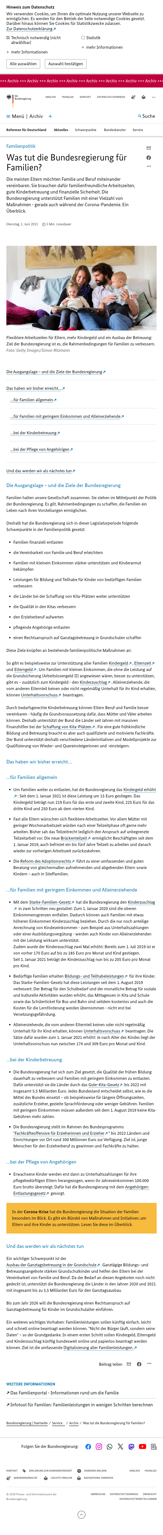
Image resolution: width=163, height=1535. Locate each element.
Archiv (74, 1423)
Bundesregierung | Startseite (27, 1423)
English (51, 96)
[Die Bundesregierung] (18, 101)
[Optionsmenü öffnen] (149, 167)
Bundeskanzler (115, 130)
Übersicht (150, 1494)
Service (139, 130)
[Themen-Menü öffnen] (50, 116)
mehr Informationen (29, 52)
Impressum (98, 1494)
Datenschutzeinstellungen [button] (138, 1498)
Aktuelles (61, 130)
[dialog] (81, 37)
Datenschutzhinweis (111, 96)
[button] (154, 97)
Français (68, 96)
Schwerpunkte (86, 130)
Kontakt (85, 96)
